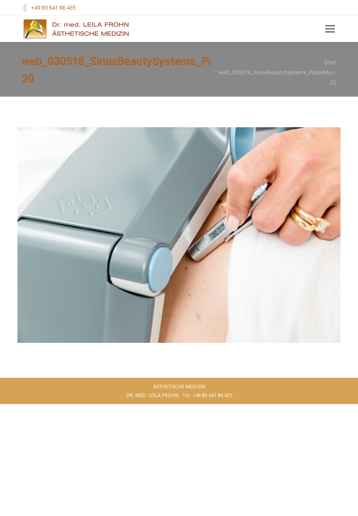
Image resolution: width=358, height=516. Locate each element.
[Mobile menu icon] (330, 29)
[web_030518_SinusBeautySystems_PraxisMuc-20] (179, 235)
